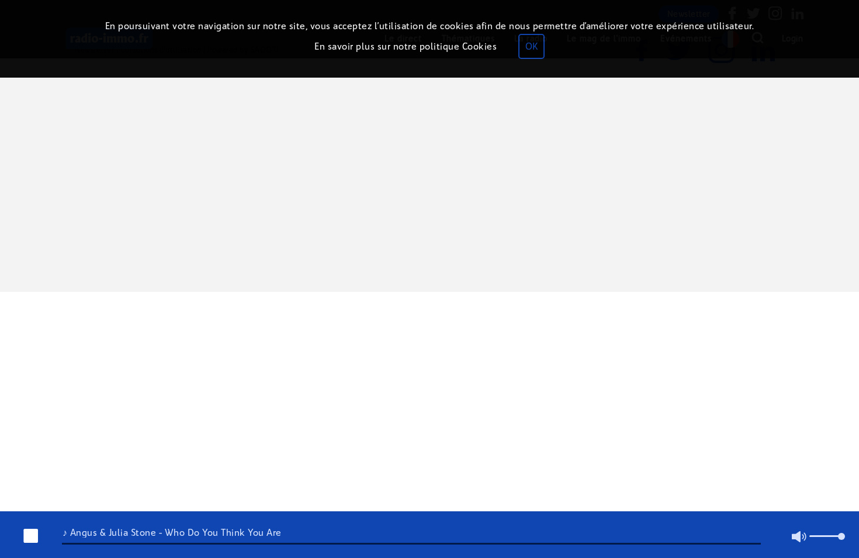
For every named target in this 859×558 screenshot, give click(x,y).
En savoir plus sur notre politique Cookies (405, 46)
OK (531, 46)
